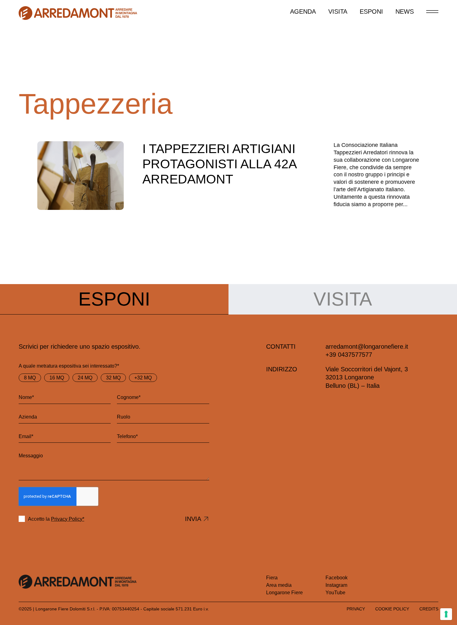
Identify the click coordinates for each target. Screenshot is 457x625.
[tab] (114, 299)
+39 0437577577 (348, 354)
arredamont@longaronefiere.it (366, 346)
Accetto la (56, 519)
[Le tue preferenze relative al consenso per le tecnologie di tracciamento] (446, 614)
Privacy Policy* (67, 519)
